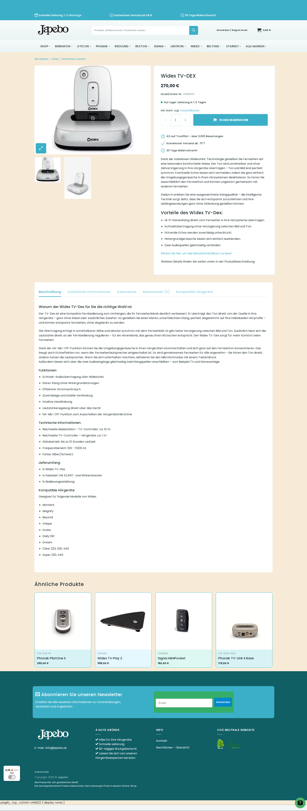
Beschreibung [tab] (50, 292)
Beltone (213, 46)
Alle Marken (255, 46)
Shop (44, 46)
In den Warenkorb (233, 120)
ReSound (121, 46)
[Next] (144, 110)
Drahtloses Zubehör (74, 59)
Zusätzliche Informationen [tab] (89, 292)
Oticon (83, 46)
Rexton (141, 46)
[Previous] (41, 110)
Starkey (232, 46)
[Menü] (18, 768)
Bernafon (62, 46)
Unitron (177, 46)
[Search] (193, 30)
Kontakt (161, 741)
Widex (195, 46)
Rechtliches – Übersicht (172, 747)
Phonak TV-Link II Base (236, 658)
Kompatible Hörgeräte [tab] (194, 292)
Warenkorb (41, 772)
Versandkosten (190, 110)
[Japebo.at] (53, 30)
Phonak (102, 46)
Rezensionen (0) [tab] (156, 292)
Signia (159, 46)
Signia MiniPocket (171, 658)
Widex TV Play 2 (109, 658)
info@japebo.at (56, 748)
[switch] (11, 777)
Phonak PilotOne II (51, 658)
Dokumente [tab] (126, 292)
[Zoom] (41, 148)
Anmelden (223, 702)
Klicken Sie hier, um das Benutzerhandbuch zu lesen (196, 253)
